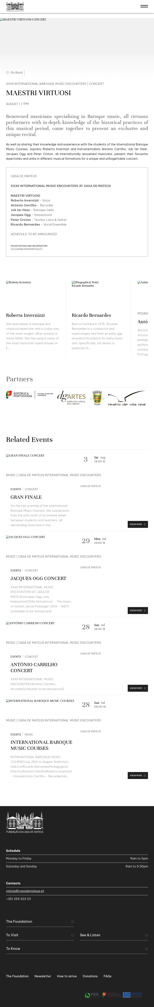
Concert (31, 489)
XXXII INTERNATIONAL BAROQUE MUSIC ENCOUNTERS (46, 84)
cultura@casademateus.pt (27, 248)
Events (16, 489)
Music (11, 475)
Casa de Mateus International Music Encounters (59, 475)
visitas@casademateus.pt (25, 891)
